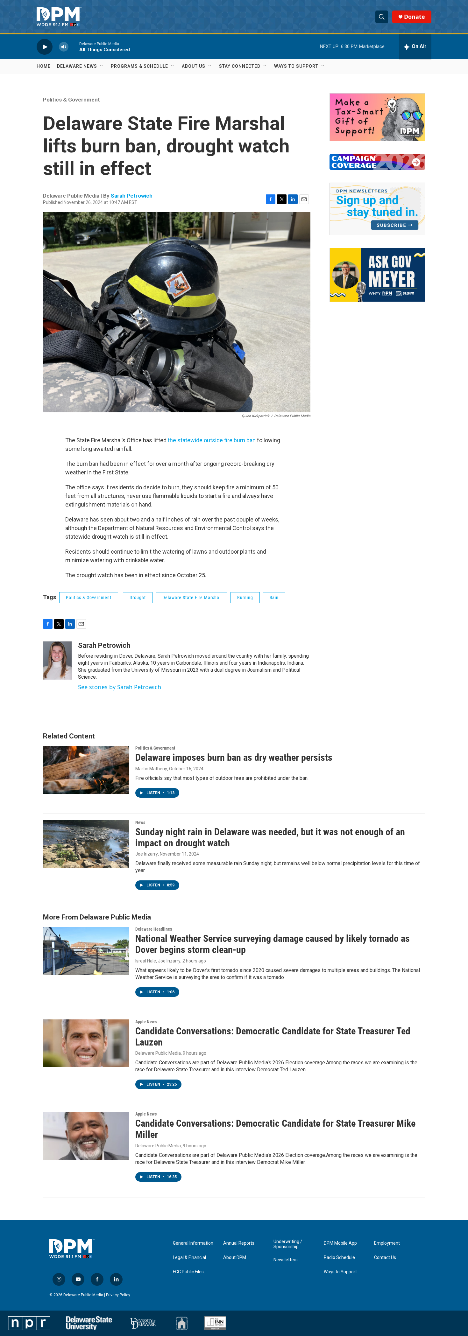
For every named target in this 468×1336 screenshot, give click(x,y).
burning (245, 597)
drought (138, 597)
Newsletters (285, 1259)
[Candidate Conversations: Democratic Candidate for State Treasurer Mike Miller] (86, 1135)
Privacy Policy (118, 1295)
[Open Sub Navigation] (101, 66)
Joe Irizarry (146, 854)
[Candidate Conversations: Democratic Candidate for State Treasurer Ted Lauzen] (86, 1043)
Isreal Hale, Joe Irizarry (158, 960)
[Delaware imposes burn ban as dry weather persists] (86, 770)
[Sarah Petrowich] (57, 660)
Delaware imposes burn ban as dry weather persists (233, 757)
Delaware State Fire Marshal (191, 597)
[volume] (63, 46)
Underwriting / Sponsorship (287, 1244)
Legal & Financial (189, 1257)
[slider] (74, 46)
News (140, 822)
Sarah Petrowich (131, 195)
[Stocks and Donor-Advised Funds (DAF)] (377, 117)
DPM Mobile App (340, 1243)
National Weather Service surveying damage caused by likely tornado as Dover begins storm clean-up (272, 944)
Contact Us (385, 1257)
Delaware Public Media (158, 1053)
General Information (193, 1243)
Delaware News (77, 66)
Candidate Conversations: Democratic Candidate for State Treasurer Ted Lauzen (272, 1036)
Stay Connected (239, 66)
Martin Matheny (151, 768)
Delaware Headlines (153, 929)
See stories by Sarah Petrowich (119, 687)
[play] (44, 46)
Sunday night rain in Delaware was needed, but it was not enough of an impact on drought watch (270, 837)
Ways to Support (296, 66)
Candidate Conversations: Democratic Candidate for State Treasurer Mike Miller (275, 1129)
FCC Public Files (188, 1272)
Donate (414, 16)
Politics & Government (71, 99)
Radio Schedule (339, 1257)
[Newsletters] (377, 209)
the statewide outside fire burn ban (212, 440)
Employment (387, 1243)
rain (274, 597)
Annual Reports (238, 1243)
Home (44, 66)
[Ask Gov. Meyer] (377, 275)
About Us (193, 66)
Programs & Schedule (139, 66)
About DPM (234, 1257)
